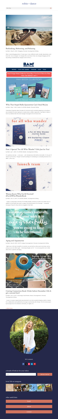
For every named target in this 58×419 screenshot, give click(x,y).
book (29, 401)
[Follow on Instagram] (29, 364)
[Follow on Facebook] (23, 364)
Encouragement (29, 243)
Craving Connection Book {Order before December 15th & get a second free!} (28, 292)
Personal (25, 51)
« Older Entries (9, 308)
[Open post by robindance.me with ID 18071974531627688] (9, 387)
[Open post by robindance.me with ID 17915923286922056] (25, 387)
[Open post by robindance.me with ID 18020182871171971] (48, 387)
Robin (8, 51)
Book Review (26, 295)
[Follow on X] (26, 364)
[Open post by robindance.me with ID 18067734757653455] (33, 387)
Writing (36, 51)
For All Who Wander (25, 107)
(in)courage (20, 295)
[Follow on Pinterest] (35, 364)
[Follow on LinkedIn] (32, 364)
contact (29, 412)
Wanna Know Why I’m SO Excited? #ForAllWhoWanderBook (20, 195)
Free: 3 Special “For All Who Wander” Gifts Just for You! (28, 149)
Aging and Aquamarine (15, 240)
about (29, 406)
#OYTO (20, 243)
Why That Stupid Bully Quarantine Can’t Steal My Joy (27, 104)
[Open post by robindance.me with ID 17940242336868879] (40, 387)
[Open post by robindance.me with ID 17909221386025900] (17, 387)
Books (19, 107)
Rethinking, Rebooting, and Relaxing (20, 48)
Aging (23, 243)
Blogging (20, 51)
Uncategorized (31, 51)
